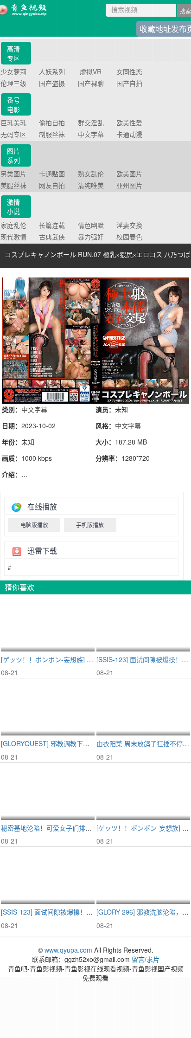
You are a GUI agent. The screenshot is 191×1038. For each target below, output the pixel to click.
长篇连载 (52, 225)
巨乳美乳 (13, 122)
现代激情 (13, 236)
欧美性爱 (129, 122)
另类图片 (13, 173)
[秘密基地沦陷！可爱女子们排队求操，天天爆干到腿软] (48, 792)
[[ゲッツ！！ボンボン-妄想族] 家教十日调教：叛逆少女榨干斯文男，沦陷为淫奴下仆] (48, 623)
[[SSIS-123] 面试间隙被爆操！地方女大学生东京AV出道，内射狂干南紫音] (143, 623)
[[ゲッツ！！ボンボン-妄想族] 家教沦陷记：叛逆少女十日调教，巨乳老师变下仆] (143, 792)
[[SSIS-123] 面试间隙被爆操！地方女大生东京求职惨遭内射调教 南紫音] (48, 876)
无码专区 (13, 134)
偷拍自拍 (52, 122)
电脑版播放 (34, 525)
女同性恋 (129, 71)
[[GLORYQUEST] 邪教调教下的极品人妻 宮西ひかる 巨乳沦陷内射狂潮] (48, 707)
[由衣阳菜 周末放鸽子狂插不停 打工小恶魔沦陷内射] (143, 707)
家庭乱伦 (13, 225)
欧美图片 (129, 173)
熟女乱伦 (91, 173)
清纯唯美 (91, 185)
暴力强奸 (91, 236)
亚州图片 (129, 185)
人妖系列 (52, 71)
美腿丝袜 (13, 185)
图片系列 (13, 155)
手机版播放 (90, 525)
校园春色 (129, 236)
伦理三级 (13, 83)
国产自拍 (129, 83)
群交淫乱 (91, 122)
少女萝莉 (13, 71)
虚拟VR (91, 71)
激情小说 (13, 206)
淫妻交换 (129, 225)
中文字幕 (91, 134)
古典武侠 (52, 236)
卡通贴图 (52, 173)
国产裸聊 (91, 83)
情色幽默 (91, 225)
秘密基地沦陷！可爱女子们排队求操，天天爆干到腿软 (79, 827)
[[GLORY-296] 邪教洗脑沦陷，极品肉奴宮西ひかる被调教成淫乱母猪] (143, 876)
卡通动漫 (129, 134)
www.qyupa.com (69, 949)
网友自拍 (52, 185)
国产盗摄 (52, 83)
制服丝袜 (52, 134)
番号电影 (13, 104)
